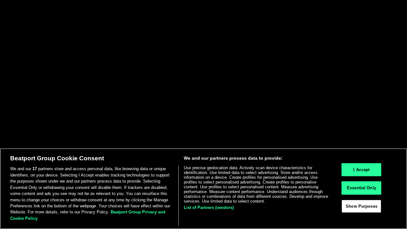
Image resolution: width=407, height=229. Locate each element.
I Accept (361, 169)
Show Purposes (361, 206)
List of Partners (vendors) (209, 207)
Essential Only (361, 188)
